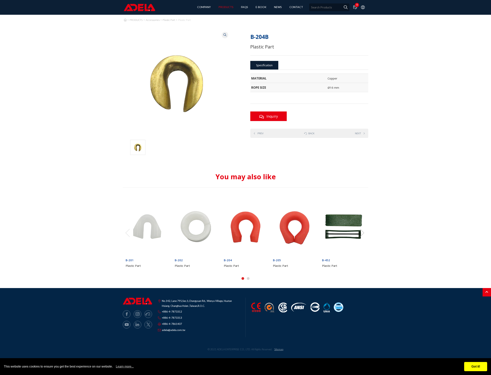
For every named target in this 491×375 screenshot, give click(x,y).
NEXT (358, 133)
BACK (311, 133)
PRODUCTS (225, 7)
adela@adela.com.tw (173, 330)
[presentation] (127, 233)
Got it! (475, 366)
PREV (261, 133)
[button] (243, 278)
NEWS (278, 7)
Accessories (153, 20)
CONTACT (296, 7)
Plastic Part (169, 20)
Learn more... (125, 366)
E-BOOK (261, 7)
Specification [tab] (264, 65)
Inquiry (271, 116)
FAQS (244, 7)
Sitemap (278, 349)
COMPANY (204, 7)
